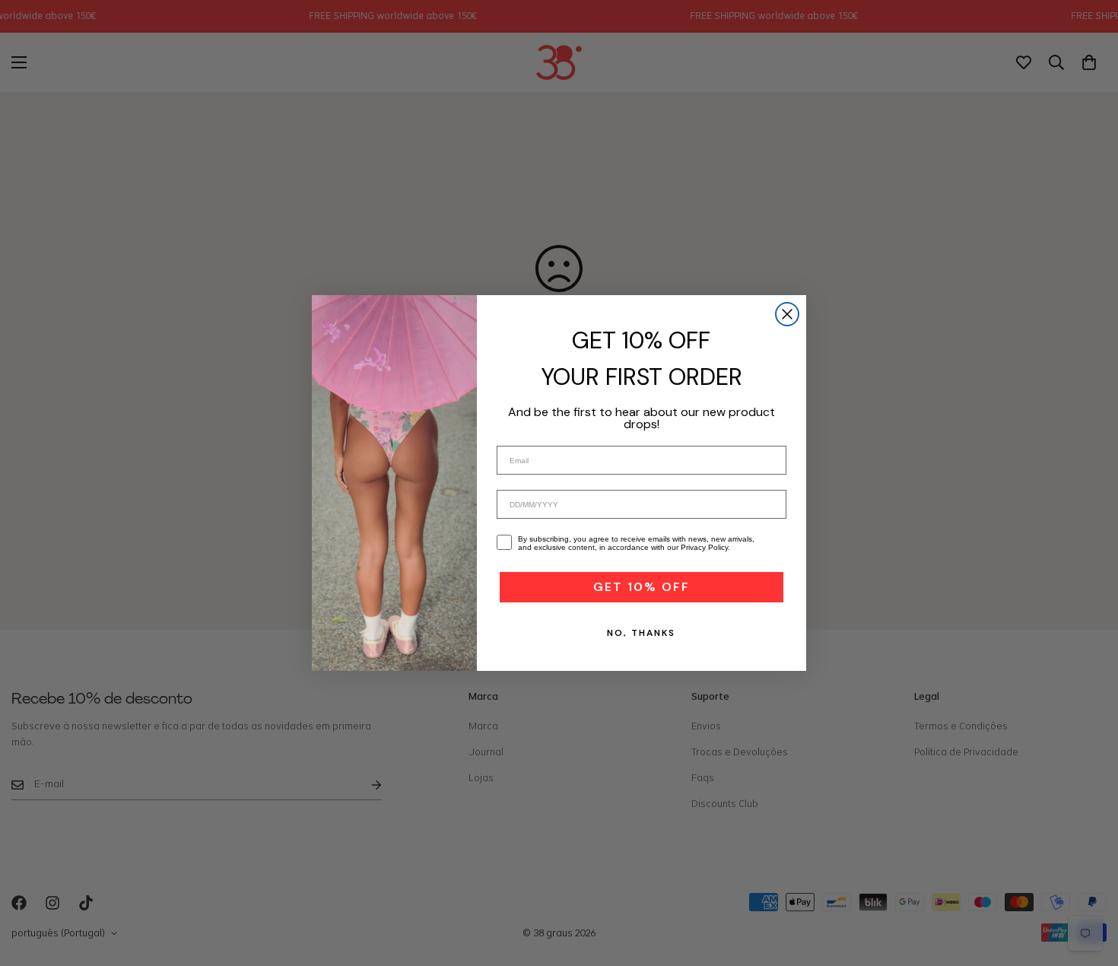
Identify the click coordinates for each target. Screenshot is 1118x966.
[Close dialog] (787, 314)
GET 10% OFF (641, 587)
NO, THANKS (641, 633)
